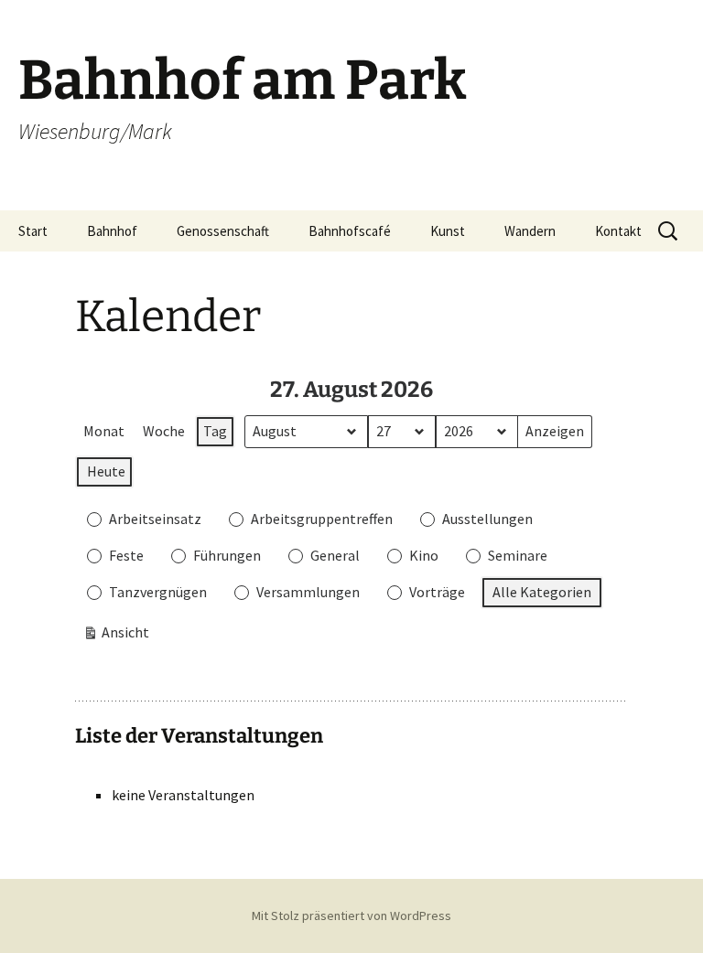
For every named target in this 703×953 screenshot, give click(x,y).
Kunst (447, 231)
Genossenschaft (223, 231)
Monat (103, 431)
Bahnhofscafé (349, 231)
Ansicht (115, 636)
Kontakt (618, 231)
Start (33, 231)
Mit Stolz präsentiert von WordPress (351, 915)
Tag (215, 431)
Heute (106, 471)
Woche (164, 431)
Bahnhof (112, 231)
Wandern (530, 231)
